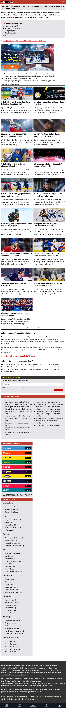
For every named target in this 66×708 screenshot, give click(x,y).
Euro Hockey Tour (10, 587)
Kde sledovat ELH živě (12, 525)
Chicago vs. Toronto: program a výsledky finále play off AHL (45, 225)
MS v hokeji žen (10, 641)
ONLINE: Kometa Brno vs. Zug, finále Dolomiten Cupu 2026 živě (15, 103)
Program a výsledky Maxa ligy (14, 538)
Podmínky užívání (35, 697)
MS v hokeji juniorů (11, 644)
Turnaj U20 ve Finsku (11, 512)
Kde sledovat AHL (10, 33)
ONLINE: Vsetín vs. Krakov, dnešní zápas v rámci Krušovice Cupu (46, 135)
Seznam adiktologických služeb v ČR (44, 689)
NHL (6, 35)
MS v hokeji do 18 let (11, 646)
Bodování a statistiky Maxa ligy (15, 546)
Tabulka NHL (9, 556)
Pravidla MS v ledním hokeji (14, 633)
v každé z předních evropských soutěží (26, 347)
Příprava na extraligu (11, 507)
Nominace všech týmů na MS (14, 631)
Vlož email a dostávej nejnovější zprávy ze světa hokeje (15, 380)
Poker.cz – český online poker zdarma (48, 409)
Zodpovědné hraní (47, 672)
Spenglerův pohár (10, 31)
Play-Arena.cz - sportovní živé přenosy (48, 411)
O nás (3, 697)
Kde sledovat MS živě (12, 628)
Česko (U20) (9, 584)
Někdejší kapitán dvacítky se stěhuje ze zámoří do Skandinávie (16, 255)
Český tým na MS (10, 623)
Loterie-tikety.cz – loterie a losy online (48, 402)
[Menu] (63, 2)
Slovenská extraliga (11, 602)
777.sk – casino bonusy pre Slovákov (47, 425)
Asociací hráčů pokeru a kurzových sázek (14, 675)
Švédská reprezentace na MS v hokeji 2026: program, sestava (48, 284)
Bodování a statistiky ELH (13, 527)
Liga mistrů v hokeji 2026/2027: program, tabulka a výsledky (14, 135)
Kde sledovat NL (10, 613)
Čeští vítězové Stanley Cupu (14, 571)
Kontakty (10, 697)
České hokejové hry (11, 590)
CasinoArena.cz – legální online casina (17, 416)
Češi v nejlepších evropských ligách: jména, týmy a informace (47, 195)
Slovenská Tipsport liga (12, 28)
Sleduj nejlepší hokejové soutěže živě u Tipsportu (19, 356)
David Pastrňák (10, 566)
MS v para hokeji (10, 652)
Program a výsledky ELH (13, 520)
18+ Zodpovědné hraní (15, 699)
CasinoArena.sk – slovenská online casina (49, 418)
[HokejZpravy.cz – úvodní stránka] (7, 2)
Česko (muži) (9, 579)
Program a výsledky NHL (13, 553)
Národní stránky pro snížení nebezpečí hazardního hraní (24, 692)
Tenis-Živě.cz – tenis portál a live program (18, 409)
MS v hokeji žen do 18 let (13, 649)
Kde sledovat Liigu (11, 608)
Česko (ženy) (9, 582)
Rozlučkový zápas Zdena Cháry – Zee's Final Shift (48, 103)
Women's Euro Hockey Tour (14, 592)
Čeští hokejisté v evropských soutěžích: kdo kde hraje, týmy (16, 225)
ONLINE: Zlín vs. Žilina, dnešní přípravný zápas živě (13, 165)
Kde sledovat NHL (11, 559)
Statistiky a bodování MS (13, 626)
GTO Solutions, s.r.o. (31, 699)
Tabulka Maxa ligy (11, 540)
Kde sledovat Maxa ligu (12, 543)
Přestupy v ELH (10, 530)
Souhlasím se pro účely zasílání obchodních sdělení (22, 387)
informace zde (42, 683)
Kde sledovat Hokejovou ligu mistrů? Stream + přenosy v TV (47, 165)
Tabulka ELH (9, 522)
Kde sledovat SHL (10, 610)
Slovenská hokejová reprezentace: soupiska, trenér (14, 314)
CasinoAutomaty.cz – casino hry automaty (49, 404)
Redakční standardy (21, 697)
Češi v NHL (8, 564)
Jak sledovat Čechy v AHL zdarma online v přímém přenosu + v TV (46, 255)
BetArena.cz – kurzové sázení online (17, 402)
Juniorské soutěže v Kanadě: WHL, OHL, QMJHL (14, 284)
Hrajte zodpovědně (7, 679)
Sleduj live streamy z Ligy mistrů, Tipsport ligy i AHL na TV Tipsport (24, 41)
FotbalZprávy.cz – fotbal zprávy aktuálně (18, 407)
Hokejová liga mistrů (11, 26)
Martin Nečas (9, 569)
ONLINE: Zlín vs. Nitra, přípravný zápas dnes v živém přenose (16, 195)
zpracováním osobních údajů (17, 387)
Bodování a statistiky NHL (13, 561)
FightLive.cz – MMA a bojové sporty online (19, 404)
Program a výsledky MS (12, 621)
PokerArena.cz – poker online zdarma (48, 407)
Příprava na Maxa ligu (12, 509)
